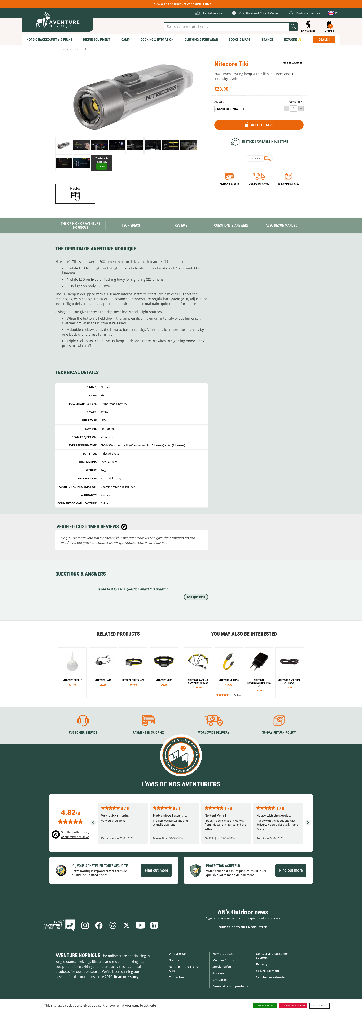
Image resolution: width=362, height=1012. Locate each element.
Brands (174, 960)
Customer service (83, 732)
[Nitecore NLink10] (229, 673)
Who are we (177, 954)
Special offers (222, 967)
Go (293, 26)
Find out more (156, 870)
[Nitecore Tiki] (63, 145)
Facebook (99, 925)
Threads (112, 925)
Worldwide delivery (259, 184)
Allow (101, 166)
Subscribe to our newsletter (243, 927)
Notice (75, 188)
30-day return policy (288, 184)
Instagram (85, 925)
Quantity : (296, 102)
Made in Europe (223, 960)
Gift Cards (219, 980)
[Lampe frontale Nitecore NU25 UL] (103, 673)
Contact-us (177, 977)
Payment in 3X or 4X (148, 732)
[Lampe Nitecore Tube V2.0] (72, 673)
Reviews (181, 225)
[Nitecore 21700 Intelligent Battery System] (198, 673)
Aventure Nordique (77, 955)
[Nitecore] (293, 63)
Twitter (126, 925)
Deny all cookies (294, 1005)
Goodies (218, 973)
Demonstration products (230, 986)
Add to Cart (262, 124)
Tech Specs (131, 225)
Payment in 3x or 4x (229, 184)
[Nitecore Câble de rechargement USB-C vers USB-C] (290, 673)
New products (222, 954)
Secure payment (267, 971)
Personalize (319, 1005)
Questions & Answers (231, 225)
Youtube (140, 925)
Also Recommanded (281, 225)
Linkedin (154, 925)
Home (65, 49)
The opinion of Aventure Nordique (80, 225)
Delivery (262, 964)
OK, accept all (266, 1005)
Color (218, 102)
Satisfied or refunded (271, 977)
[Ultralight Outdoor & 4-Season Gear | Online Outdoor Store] (57, 20)
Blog (59, 925)
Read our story (126, 976)
